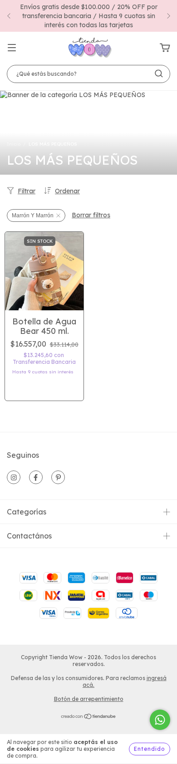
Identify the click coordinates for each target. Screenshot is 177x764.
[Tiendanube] (88, 717)
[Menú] (11, 48)
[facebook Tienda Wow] (36, 477)
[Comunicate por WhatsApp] (160, 720)
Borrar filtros (91, 215)
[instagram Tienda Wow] (13, 477)
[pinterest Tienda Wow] (58, 477)
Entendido (149, 748)
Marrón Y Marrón (33, 215)
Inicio (13, 144)
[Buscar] (158, 73)
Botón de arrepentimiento (88, 698)
